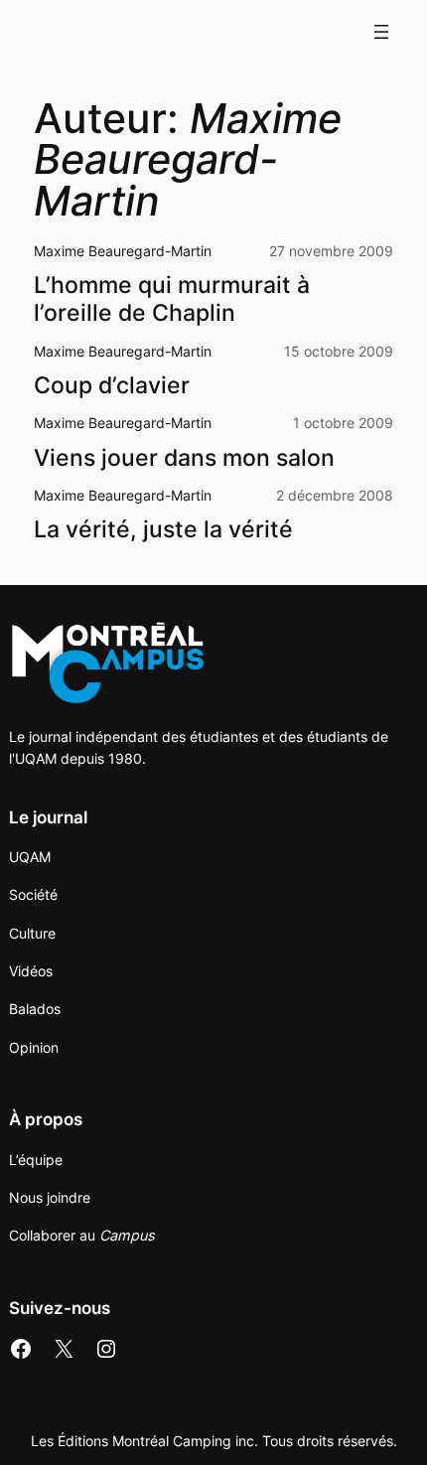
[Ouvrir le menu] (381, 32)
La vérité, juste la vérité (163, 529)
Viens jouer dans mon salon (184, 458)
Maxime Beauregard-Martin (123, 250)
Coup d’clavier (112, 385)
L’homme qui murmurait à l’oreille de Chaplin (172, 299)
